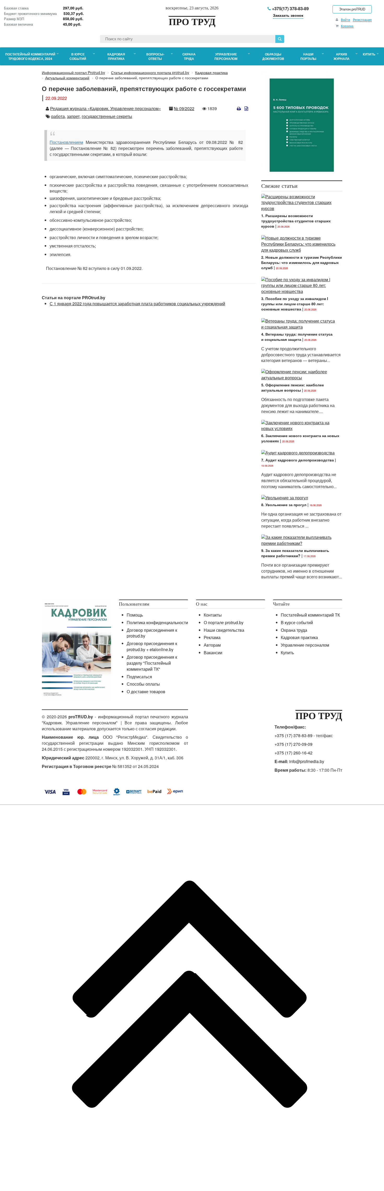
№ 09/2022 (184, 108)
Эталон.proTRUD (352, 9)
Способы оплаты (143, 684)
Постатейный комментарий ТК (310, 615)
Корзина (347, 26)
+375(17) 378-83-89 (290, 8)
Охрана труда (294, 630)
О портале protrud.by (223, 622)
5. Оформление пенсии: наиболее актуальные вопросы (292, 387)
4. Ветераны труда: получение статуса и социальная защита (297, 336)
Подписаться (139, 677)
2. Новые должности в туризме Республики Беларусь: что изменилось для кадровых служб (301, 262)
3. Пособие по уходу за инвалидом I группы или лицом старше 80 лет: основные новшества (294, 304)
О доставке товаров (146, 691)
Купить (287, 653)
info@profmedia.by (306, 761)
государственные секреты (107, 116)
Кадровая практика (299, 637)
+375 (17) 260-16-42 (293, 753)
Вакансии (213, 653)
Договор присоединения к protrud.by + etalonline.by (152, 646)
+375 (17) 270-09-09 (293, 744)
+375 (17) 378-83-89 (293, 735)
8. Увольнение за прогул (283, 504)
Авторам (212, 645)
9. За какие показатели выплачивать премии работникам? (295, 553)
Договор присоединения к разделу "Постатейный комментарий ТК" (152, 663)
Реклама (212, 637)
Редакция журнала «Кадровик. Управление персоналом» (105, 108)
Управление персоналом (305, 645)
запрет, (74, 116)
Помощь (135, 615)
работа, (58, 116)
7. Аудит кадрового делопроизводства (297, 459)
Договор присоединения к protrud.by (152, 633)
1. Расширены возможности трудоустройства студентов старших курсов (296, 221)
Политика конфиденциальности (157, 622)
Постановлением (66, 142)
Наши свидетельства (224, 630)
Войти (345, 19)
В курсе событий (297, 622)
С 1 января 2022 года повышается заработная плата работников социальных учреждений (137, 304)
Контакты (213, 615)
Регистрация (362, 19)
